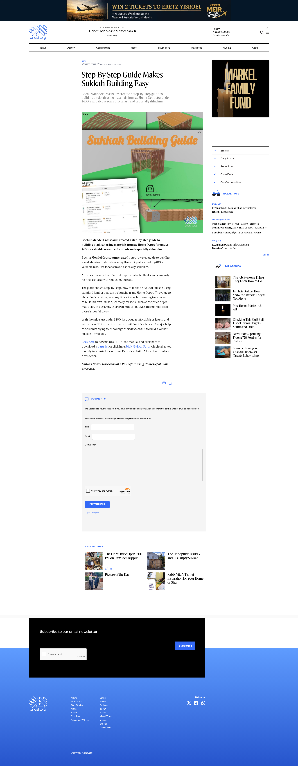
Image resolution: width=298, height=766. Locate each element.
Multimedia (76, 702)
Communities (103, 48)
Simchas (75, 716)
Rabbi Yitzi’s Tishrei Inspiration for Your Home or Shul (185, 578)
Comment (90, 445)
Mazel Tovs (105, 716)
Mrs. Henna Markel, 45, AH (247, 307)
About (255, 48)
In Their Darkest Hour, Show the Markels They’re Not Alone (249, 295)
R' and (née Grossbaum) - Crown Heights (231, 246)
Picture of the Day (117, 574)
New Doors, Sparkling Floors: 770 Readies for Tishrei (247, 337)
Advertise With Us (80, 720)
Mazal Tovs (164, 48)
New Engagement (221, 220)
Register (96, 513)
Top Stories (77, 705)
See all (266, 255)
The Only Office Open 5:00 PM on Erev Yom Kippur (123, 555)
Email (88, 437)
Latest (103, 698)
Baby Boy (216, 241)
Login (87, 513)
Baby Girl (216, 204)
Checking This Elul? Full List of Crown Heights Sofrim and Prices (248, 323)
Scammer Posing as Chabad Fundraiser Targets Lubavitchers (246, 352)
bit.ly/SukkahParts (138, 346)
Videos (103, 720)
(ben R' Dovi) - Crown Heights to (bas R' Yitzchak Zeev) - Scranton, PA (240, 225)
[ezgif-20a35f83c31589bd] (149, 10)
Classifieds (196, 48)
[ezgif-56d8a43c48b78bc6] (240, 88)
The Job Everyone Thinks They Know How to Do (248, 279)
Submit (227, 48)
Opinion (71, 48)
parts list (103, 346)
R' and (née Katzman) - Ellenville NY (234, 209)
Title (87, 427)
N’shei (134, 48)
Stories (103, 724)
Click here (88, 342)
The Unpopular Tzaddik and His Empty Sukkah (183, 555)
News (84, 61)
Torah (43, 48)
